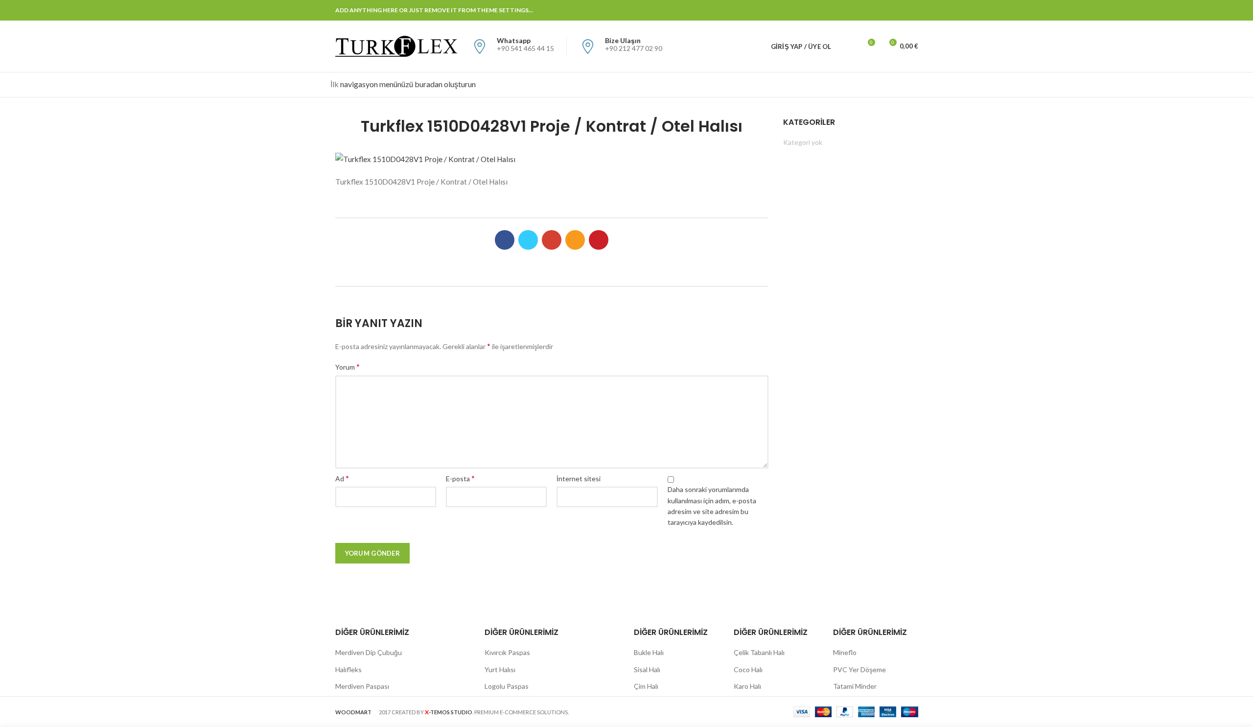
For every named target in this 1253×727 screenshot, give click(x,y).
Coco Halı (748, 669)
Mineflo (845, 652)
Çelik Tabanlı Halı (759, 652)
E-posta (460, 478)
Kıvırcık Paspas (507, 652)
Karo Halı (747, 686)
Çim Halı (646, 686)
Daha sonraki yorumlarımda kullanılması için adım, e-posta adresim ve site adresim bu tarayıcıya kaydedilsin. (712, 505)
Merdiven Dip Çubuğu (368, 652)
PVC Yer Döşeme (859, 669)
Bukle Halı (649, 652)
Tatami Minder (855, 686)
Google (863, 10)
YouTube (900, 10)
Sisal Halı (647, 669)
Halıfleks (348, 669)
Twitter (851, 10)
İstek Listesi (871, 42)
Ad (342, 478)
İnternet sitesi (579, 478)
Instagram (888, 10)
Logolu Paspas (507, 686)
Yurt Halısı (500, 669)
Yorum (347, 366)
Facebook (839, 10)
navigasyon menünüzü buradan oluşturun (408, 84)
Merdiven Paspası (362, 686)
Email (875, 10)
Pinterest (912, 10)
